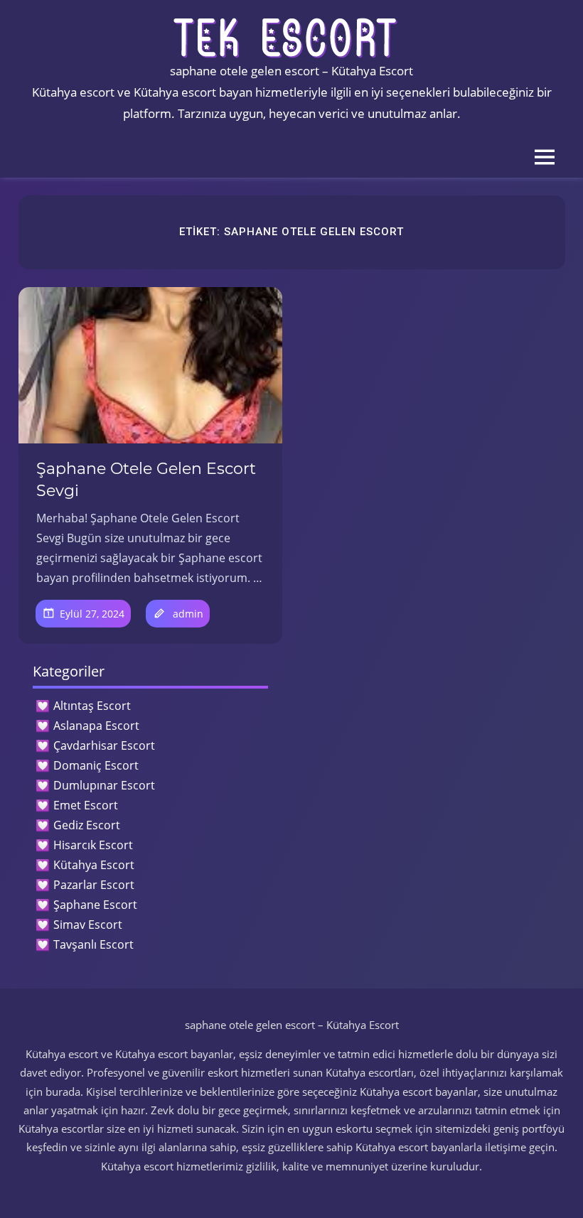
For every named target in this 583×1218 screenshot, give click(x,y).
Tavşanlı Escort (93, 944)
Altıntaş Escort (92, 705)
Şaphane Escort (95, 904)
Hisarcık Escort (93, 845)
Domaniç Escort (96, 765)
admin (188, 613)
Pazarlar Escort (93, 885)
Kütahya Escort (93, 865)
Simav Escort (87, 924)
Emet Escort (85, 805)
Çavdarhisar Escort (104, 745)
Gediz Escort (86, 825)
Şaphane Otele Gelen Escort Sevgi (146, 479)
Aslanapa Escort (96, 725)
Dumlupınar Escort (104, 785)
